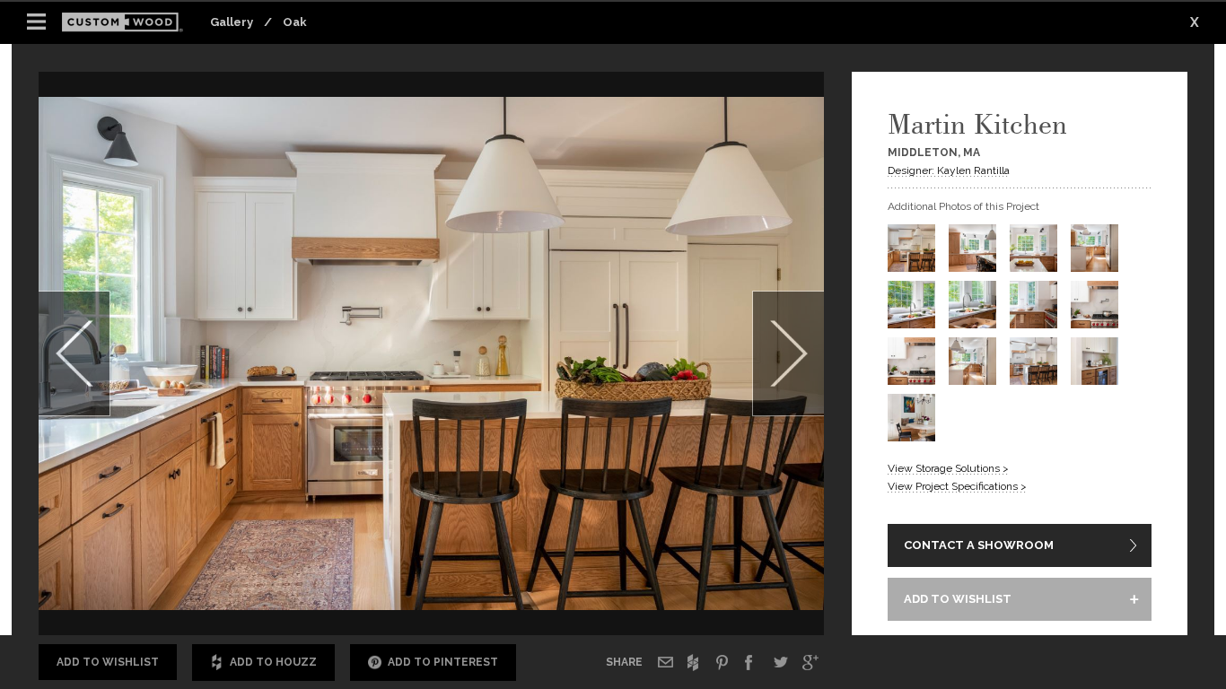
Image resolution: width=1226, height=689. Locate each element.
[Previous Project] (74, 353)
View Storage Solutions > (948, 468)
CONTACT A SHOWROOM (979, 545)
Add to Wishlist (108, 662)
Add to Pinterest (443, 662)
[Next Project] (788, 353)
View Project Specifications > (957, 486)
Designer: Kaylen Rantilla (949, 170)
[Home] (128, 23)
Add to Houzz (273, 662)
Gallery (231, 22)
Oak (295, 22)
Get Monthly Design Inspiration (349, 584)
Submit (726, 585)
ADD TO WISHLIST (957, 599)
